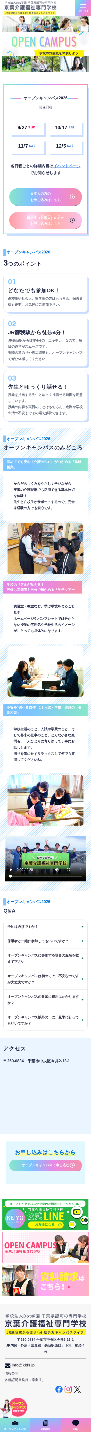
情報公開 (11, 1373)
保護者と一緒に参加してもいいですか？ (38, 941)
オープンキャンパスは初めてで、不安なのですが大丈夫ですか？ (43, 979)
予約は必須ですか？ (23, 927)
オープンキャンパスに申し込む (45, 1165)
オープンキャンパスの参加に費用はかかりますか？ (43, 1000)
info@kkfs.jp (23, 1365)
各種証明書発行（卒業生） (25, 1380)
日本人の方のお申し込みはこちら (45, 197)
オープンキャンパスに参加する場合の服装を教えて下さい (43, 958)
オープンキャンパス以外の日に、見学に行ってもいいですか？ (43, 1020)
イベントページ (67, 166)
